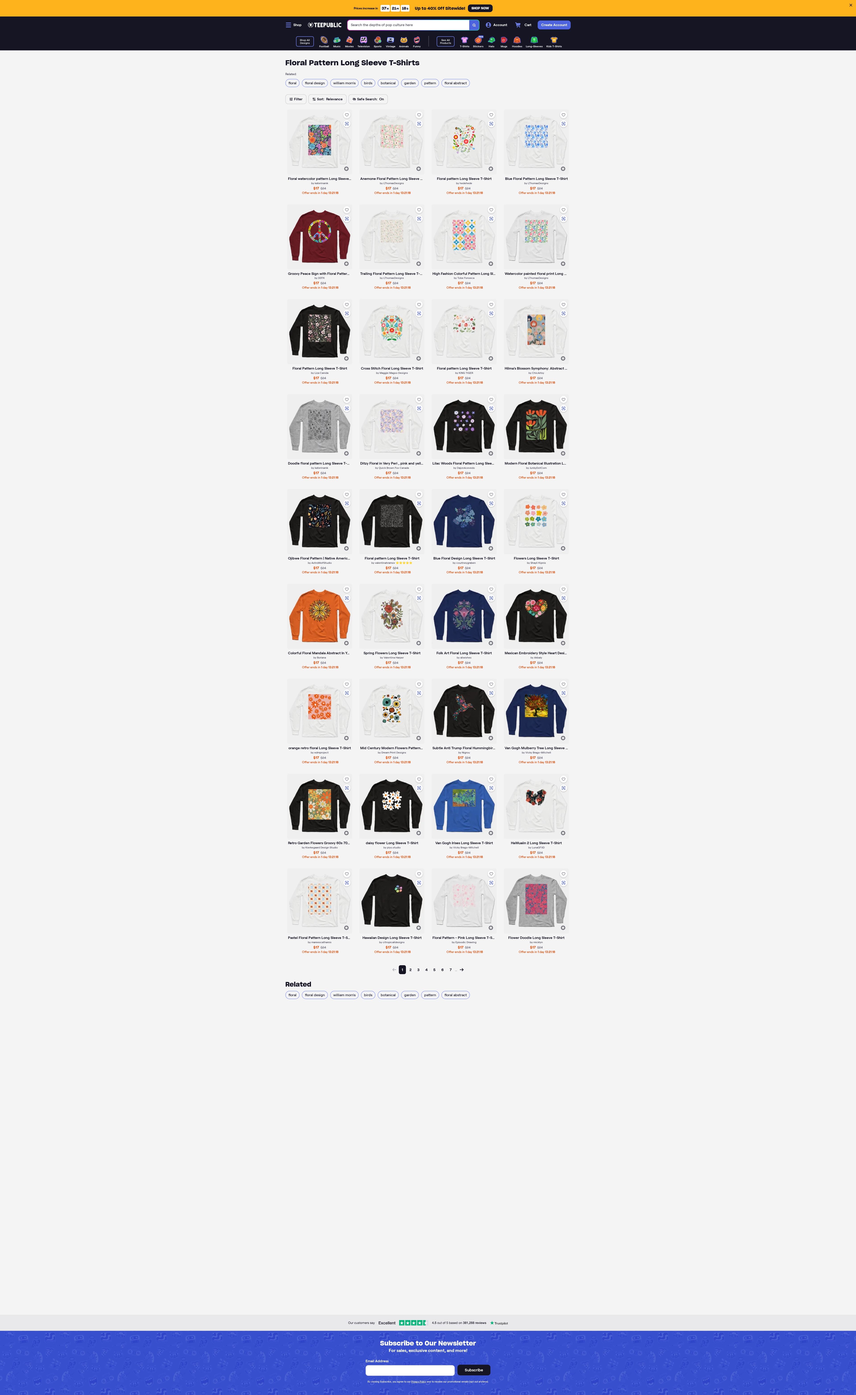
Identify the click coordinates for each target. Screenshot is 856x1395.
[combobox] (408, 25)
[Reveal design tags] (346, 169)
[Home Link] (324, 25)
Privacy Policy (418, 1381)
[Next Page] (461, 969)
